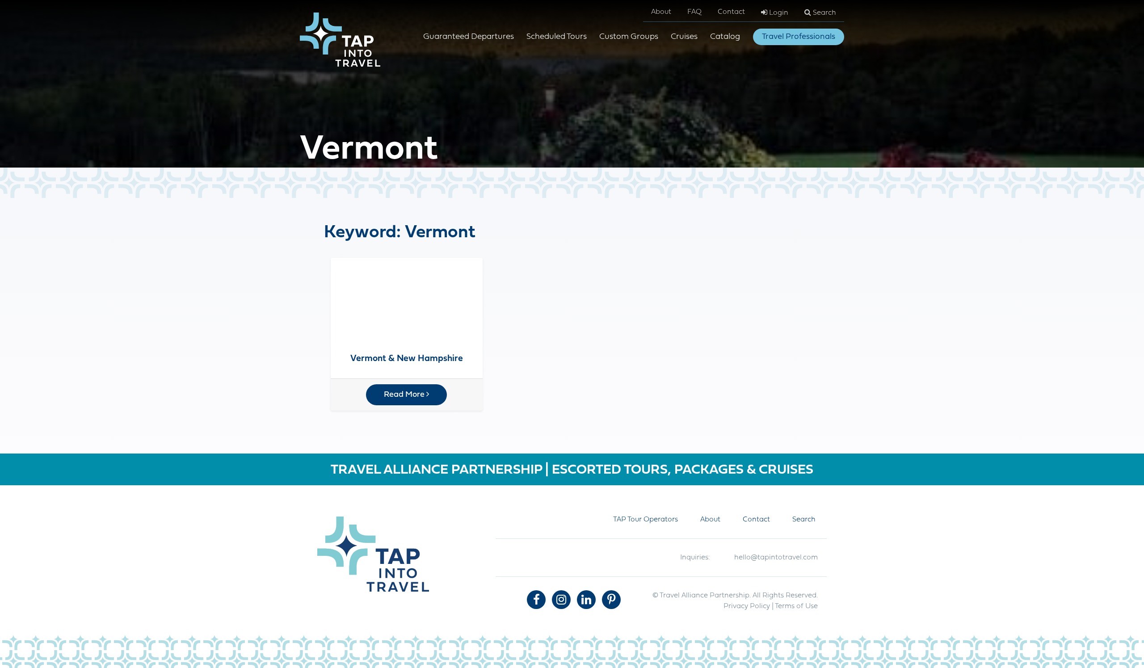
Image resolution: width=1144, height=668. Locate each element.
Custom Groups (628, 37)
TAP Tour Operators (645, 519)
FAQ (694, 12)
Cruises (684, 37)
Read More (405, 395)
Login (777, 13)
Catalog (725, 37)
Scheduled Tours (556, 37)
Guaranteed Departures (468, 37)
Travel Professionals (798, 37)
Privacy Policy (746, 606)
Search (823, 13)
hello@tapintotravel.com (776, 557)
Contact (731, 12)
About (661, 12)
